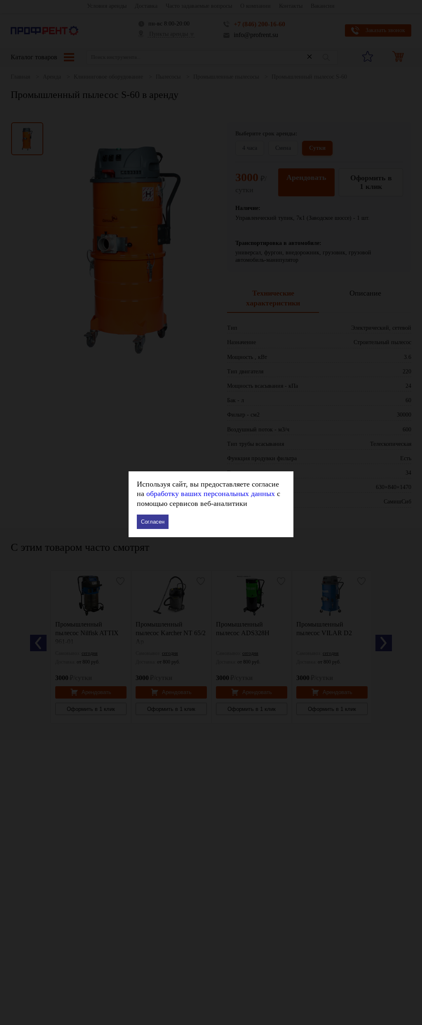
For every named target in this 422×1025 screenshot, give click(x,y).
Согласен (152, 522)
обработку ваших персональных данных (210, 493)
